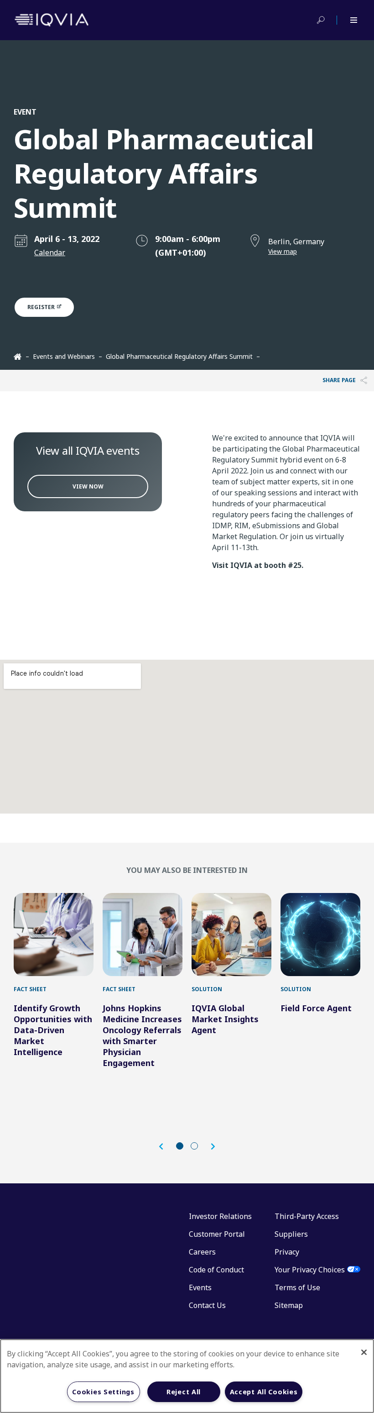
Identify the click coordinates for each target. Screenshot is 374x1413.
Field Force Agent (316, 1008)
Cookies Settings (103, 1391)
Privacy (287, 1252)
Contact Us (207, 1305)
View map (282, 251)
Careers (202, 1252)
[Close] (364, 1352)
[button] (165, 1146)
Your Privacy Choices (310, 1270)
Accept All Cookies (264, 1391)
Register (41, 307)
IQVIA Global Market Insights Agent (225, 1019)
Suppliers (291, 1234)
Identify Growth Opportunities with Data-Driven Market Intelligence (53, 1030)
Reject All (183, 1391)
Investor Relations (220, 1216)
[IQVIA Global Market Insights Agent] (231, 934)
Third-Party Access (307, 1216)
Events (200, 1287)
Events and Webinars (64, 356)
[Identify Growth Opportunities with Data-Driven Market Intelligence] (54, 934)
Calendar (49, 252)
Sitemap (289, 1305)
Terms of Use (297, 1287)
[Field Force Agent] (320, 934)
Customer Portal (217, 1234)
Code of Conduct (216, 1270)
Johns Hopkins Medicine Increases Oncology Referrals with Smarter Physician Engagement (142, 1035)
